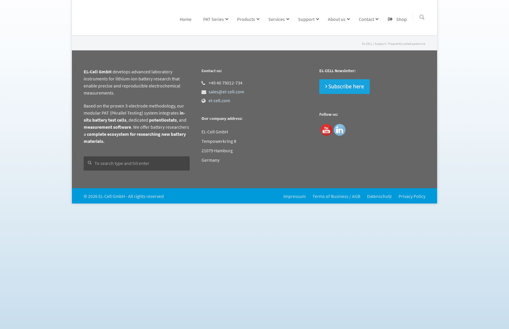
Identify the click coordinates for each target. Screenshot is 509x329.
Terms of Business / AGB (336, 196)
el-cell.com (219, 100)
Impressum (294, 196)
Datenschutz (379, 196)
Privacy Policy (412, 196)
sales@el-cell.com (226, 92)
